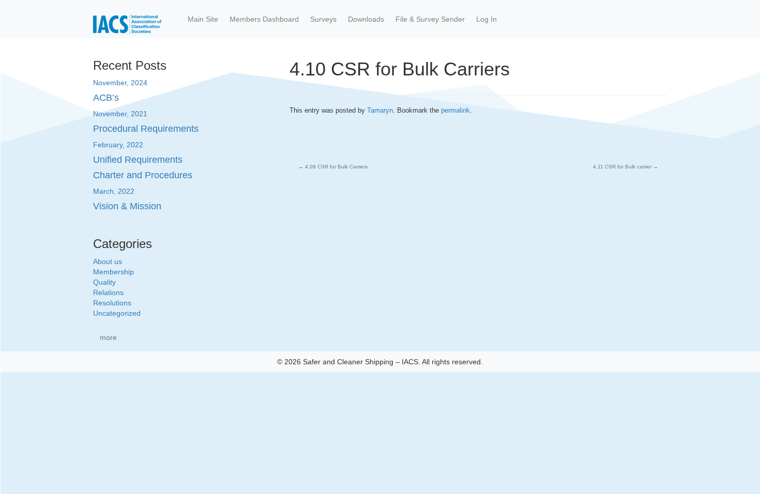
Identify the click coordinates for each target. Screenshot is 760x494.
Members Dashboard (264, 19)
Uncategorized (117, 313)
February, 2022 (118, 145)
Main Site (203, 19)
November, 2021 (120, 114)
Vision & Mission (127, 206)
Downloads (366, 19)
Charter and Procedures (142, 175)
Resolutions (112, 303)
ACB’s (106, 97)
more (108, 337)
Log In (486, 19)
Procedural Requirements (146, 129)
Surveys (323, 19)
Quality (104, 282)
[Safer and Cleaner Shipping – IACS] (127, 19)
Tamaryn (380, 110)
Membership (113, 272)
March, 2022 (113, 191)
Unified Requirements (138, 160)
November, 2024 (120, 83)
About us (107, 261)
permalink (455, 110)
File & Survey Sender (430, 19)
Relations (108, 292)
